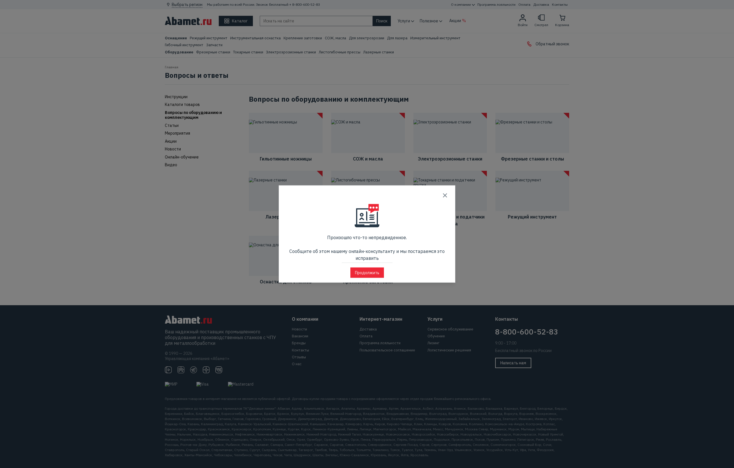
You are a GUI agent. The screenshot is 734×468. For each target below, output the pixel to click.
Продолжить (367, 272)
